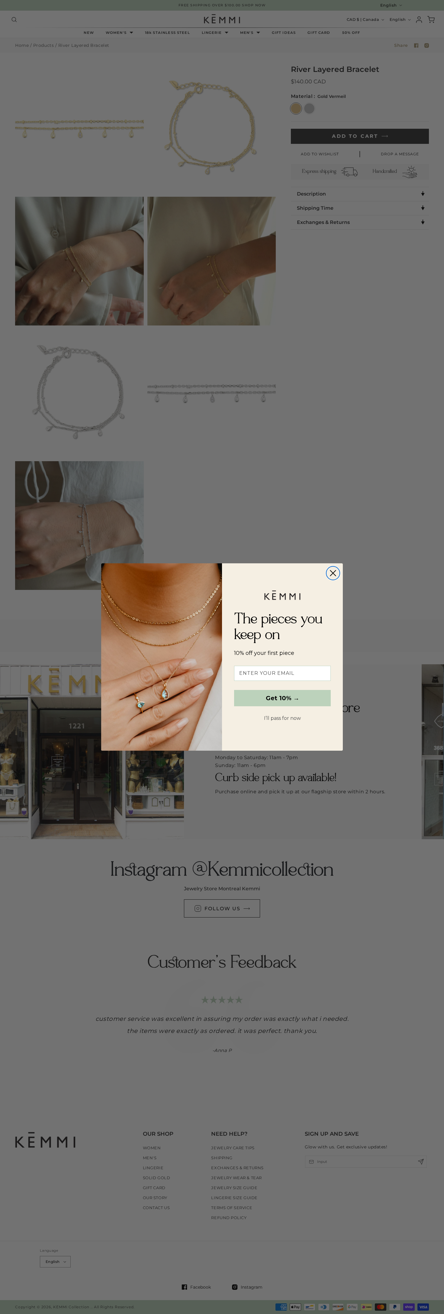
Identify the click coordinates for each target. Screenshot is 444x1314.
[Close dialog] (333, 573)
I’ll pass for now (282, 718)
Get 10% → (282, 698)
